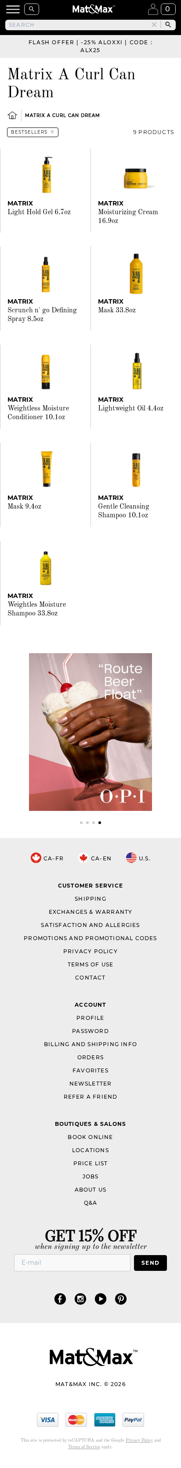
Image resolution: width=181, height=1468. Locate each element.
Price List (90, 1163)
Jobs (91, 1176)
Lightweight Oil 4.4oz (130, 408)
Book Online (90, 1137)
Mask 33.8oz (117, 310)
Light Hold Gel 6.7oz (39, 212)
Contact (90, 977)
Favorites (90, 1070)
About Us (91, 1189)
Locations (90, 1150)
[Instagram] (80, 1298)
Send (150, 1262)
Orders (90, 1057)
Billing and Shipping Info (90, 1044)
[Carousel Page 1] (81, 822)
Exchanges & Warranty (91, 912)
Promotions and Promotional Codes (90, 938)
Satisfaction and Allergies (90, 925)
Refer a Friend (91, 1096)
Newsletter (90, 1083)
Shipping (90, 898)
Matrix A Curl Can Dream (62, 115)
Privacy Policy (90, 951)
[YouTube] (100, 1298)
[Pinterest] (120, 1298)
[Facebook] (60, 1298)
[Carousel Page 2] (87, 822)
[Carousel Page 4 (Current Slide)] (99, 822)
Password (90, 1031)
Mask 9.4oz (24, 506)
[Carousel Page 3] (93, 822)
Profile (90, 1018)
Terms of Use (90, 964)
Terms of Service (84, 1447)
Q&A (91, 1202)
